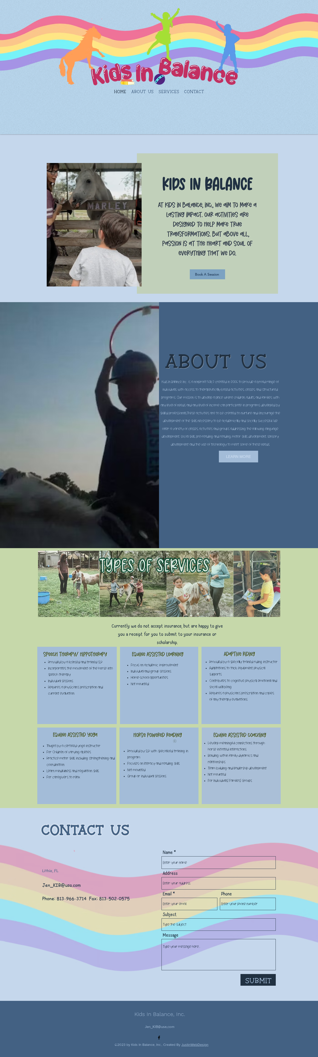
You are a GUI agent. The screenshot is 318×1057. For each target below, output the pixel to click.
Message (170, 935)
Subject (170, 915)
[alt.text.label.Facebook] (159, 1037)
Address (170, 873)
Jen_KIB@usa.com (61, 885)
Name (168, 853)
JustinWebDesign (194, 1045)
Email (167, 894)
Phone (226, 894)
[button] (169, 89)
